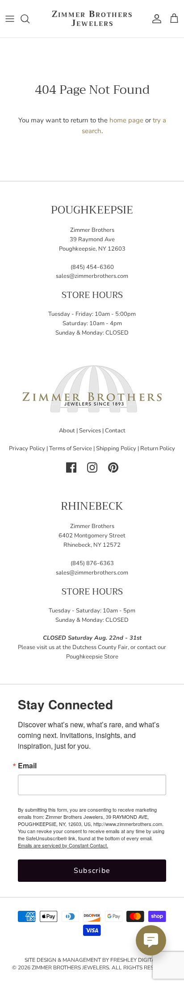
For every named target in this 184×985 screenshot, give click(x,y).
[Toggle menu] (10, 19)
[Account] (154, 19)
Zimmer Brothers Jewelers (70, 967)
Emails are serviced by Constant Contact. (63, 845)
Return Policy (157, 448)
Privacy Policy (27, 448)
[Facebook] (71, 467)
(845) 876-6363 (92, 563)
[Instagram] (92, 467)
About (67, 431)
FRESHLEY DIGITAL (134, 960)
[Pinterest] (113, 467)
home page (126, 120)
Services (90, 431)
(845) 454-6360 (92, 267)
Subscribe (92, 871)
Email (27, 765)
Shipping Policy (116, 448)
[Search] (29, 19)
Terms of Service (70, 448)
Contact (115, 431)
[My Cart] (174, 19)
